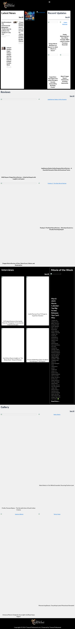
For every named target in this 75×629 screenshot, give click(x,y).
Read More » (55, 401)
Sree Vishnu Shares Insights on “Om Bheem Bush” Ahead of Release (13, 359)
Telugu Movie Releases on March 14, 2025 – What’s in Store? (53, 47)
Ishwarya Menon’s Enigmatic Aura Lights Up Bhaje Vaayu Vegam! (18, 615)
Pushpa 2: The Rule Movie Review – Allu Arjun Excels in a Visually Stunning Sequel (56, 228)
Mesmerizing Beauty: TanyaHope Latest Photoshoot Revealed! (56, 605)
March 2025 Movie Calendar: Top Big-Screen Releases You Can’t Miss (55, 308)
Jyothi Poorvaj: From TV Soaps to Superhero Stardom (37, 314)
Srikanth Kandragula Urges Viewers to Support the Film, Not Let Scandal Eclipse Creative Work (10, 56)
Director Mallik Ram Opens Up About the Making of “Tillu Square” (37, 360)
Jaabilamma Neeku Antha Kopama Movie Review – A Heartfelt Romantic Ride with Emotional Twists (56, 169)
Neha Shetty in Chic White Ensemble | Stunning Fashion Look (56, 485)
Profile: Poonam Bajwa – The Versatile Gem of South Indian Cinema (18, 509)
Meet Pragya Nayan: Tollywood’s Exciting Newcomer (65, 80)
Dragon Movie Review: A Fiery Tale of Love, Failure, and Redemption (18, 264)
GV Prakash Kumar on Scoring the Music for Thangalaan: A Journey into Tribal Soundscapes (12, 322)
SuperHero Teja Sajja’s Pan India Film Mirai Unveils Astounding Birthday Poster (53, 82)
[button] (49, 2)
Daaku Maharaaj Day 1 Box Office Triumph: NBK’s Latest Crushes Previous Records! (65, 40)
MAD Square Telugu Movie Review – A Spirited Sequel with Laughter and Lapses (18, 178)
